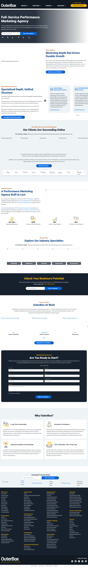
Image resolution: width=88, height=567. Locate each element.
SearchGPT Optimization (52, 517)
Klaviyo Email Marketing (29, 536)
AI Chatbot (49, 495)
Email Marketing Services (52, 505)
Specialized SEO (28, 492)
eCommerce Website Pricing (52, 539)
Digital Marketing (51, 492)
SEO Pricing (49, 537)
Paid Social (26, 527)
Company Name (47, 378)
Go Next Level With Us (55, 72)
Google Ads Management (29, 517)
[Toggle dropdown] (27, 5)
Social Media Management (52, 510)
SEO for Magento (27, 505)
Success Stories (44, 166)
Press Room (72, 531)
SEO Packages (4, 507)
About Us (71, 521)
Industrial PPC (4, 537)
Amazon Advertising (51, 508)
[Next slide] (84, 172)
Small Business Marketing (52, 502)
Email (9, 373)
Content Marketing (5, 512)
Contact (71, 529)
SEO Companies (50, 536)
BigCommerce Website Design (75, 515)
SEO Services (4, 492)
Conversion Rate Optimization (31, 544)
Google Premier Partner (29, 522)
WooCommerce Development (75, 498)
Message (10, 384)
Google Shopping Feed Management (54, 515)
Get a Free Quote (78, 5)
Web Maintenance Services (75, 507)
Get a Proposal (52, 288)
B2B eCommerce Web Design (75, 502)
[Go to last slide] (45, 100)
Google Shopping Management (30, 519)
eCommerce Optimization (29, 549)
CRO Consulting (27, 548)
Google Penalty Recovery (29, 510)
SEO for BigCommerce (28, 503)
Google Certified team (25, 200)
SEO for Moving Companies (7, 520)
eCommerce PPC (27, 524)
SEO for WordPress (28, 502)
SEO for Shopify (27, 500)
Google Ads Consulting (29, 525)
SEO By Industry (5, 515)
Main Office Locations (74, 532)
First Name (10, 368)
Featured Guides (51, 534)
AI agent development (24, 208)
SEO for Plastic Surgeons (6, 529)
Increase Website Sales (51, 542)
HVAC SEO (3, 527)
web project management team (24, 202)
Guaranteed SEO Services (52, 541)
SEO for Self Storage (5, 530)
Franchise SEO (4, 524)
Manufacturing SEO (5, 542)
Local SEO (3, 500)
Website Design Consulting (75, 505)
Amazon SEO (27, 498)
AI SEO (25, 493)
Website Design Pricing (51, 546)
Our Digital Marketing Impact (13, 117)
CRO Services (27, 546)
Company (71, 519)
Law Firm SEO (4, 519)
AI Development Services (52, 497)
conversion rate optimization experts (31, 209)
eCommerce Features (51, 544)
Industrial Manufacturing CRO (7, 541)
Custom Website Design (74, 503)
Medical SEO (4, 522)
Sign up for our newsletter (15, 393)
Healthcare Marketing (51, 513)
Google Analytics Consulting (53, 525)
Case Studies (72, 524)
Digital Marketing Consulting (53, 507)
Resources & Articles (73, 526)
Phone (46, 373)
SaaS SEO (3, 498)
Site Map (55, 565)
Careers (71, 527)
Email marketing (5, 208)
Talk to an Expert (43, 397)
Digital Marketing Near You (75, 534)
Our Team (71, 522)
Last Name (46, 368)
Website (10, 378)
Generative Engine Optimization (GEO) (32, 495)
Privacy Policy (72, 537)
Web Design (72, 492)
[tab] (78, 115)
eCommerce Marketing (51, 503)
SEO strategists (29, 199)
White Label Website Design (75, 500)
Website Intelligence (51, 529)
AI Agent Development (51, 498)
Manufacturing (4, 534)
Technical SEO (4, 503)
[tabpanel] (59, 99)
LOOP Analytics (50, 524)
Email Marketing (28, 532)
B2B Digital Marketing (51, 500)
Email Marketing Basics (52, 547)
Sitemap (71, 536)
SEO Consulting (4, 508)
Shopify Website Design (74, 514)
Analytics (49, 522)
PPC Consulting (27, 520)
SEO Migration (27, 508)
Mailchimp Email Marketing (30, 539)
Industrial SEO (4, 536)
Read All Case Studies (43, 343)
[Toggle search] (84, 3)
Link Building (26, 507)
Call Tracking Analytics (51, 527)
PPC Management (28, 514)
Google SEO (26, 497)
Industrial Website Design (6, 539)
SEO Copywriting (4, 510)
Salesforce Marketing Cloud (52, 512)
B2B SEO (3, 517)
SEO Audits (3, 505)
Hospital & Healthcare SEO (6, 525)
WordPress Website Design (75, 497)
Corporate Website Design (74, 495)
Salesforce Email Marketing (30, 537)
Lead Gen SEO (4, 502)
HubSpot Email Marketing (29, 541)
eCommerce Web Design (75, 510)
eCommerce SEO (4, 495)
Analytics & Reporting (52, 520)
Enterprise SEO (4, 497)
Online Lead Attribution (51, 530)
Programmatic (27, 529)
